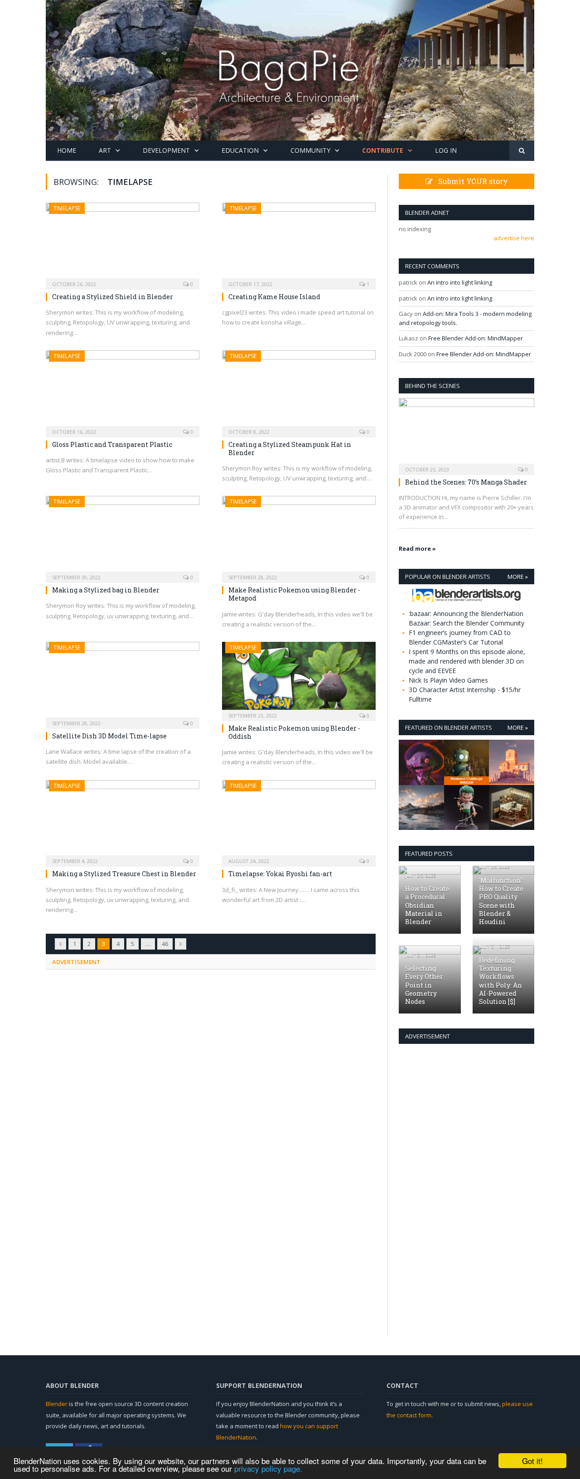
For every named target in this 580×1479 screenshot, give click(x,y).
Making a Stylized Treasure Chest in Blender (124, 873)
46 (165, 944)
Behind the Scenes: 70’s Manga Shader (466, 482)
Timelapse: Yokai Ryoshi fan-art (280, 873)
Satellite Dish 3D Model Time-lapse (109, 736)
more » (518, 576)
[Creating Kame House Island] (299, 243)
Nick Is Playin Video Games (448, 680)
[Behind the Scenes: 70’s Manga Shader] (466, 433)
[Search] (521, 151)
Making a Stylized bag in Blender (106, 590)
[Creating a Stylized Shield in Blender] (122, 243)
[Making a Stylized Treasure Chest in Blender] (122, 820)
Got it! (532, 1460)
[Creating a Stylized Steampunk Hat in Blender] (299, 391)
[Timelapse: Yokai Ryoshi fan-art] (299, 820)
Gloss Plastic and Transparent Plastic (112, 444)
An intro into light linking (459, 282)
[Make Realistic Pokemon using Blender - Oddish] (299, 678)
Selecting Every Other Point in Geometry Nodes (424, 985)
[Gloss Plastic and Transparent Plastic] (122, 391)
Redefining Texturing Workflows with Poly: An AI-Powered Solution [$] (500, 981)
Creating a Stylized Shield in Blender (112, 296)
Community (310, 150)
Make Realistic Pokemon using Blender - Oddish (294, 732)
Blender (57, 1404)
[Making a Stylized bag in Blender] (122, 536)
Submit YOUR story (470, 181)
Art (105, 150)
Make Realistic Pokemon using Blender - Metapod (294, 594)
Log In (446, 150)
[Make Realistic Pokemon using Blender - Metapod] (299, 536)
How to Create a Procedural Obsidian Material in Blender (427, 905)
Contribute (382, 150)
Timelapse (66, 208)
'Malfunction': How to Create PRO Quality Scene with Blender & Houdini (501, 901)
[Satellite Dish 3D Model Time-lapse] (122, 682)
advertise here (513, 238)
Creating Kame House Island (274, 296)
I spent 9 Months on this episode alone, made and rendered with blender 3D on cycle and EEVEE (467, 661)
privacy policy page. (268, 1468)
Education (240, 150)
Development (166, 150)
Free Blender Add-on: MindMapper (475, 338)
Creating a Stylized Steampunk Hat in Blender (289, 448)
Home (66, 150)
